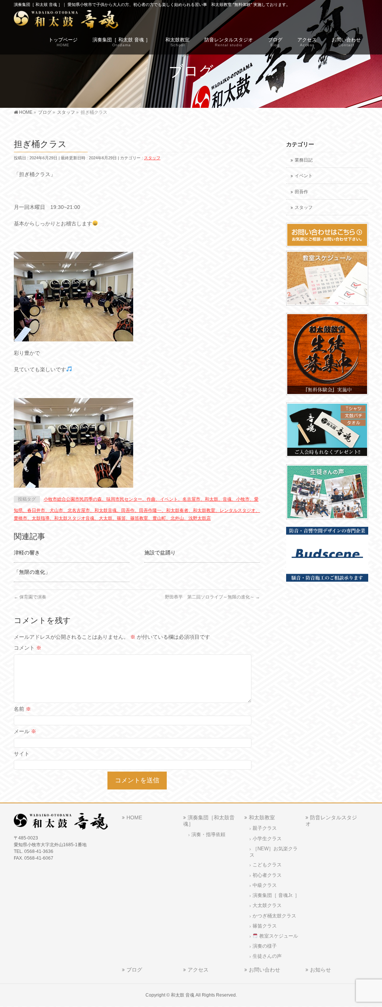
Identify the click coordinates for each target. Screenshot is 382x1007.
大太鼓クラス (267, 905)
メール (25, 731)
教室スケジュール (278, 936)
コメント (27, 648)
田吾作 (301, 191)
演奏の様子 (265, 946)
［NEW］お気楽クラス (274, 852)
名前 (22, 709)
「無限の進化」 (32, 572)
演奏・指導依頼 (208, 834)
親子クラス (265, 828)
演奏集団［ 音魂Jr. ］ (276, 895)
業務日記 (304, 160)
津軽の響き (27, 553)
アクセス (198, 970)
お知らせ (320, 970)
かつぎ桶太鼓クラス (274, 916)
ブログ (134, 970)
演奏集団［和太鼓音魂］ (209, 820)
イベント (304, 175)
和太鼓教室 (262, 817)
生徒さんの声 (267, 956)
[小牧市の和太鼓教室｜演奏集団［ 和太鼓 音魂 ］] (66, 21)
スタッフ (152, 158)
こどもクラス (267, 864)
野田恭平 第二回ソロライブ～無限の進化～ (212, 597)
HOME (134, 817)
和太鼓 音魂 (182, 995)
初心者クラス (267, 875)
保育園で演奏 (30, 597)
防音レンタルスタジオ (331, 820)
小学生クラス (267, 838)
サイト (21, 754)
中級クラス (265, 885)
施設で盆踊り (160, 553)
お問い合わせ (264, 970)
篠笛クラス (265, 926)
